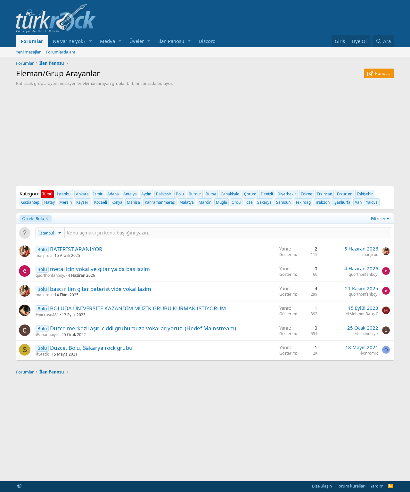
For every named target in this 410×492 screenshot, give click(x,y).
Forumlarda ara (60, 52)
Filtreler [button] (378, 218)
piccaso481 (49, 314)
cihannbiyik (49, 334)
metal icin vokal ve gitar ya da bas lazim (100, 269)
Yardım (376, 486)
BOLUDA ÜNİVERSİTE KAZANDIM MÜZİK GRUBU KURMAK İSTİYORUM (138, 308)
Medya (107, 41)
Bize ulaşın (322, 486)
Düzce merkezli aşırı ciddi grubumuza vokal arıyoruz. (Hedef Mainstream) (143, 328)
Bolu (33, 218)
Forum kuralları (350, 486)
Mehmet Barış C (363, 313)
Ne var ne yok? (69, 41)
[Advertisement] (205, 134)
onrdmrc (370, 353)
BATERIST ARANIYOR (76, 249)
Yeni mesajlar (28, 52)
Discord (207, 41)
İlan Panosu (171, 41)
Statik (44, 354)
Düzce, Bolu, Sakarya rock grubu (91, 347)
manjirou (44, 255)
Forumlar (32, 41)
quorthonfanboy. (50, 275)
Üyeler (136, 41)
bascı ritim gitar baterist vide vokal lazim (100, 288)
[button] (90, 41)
